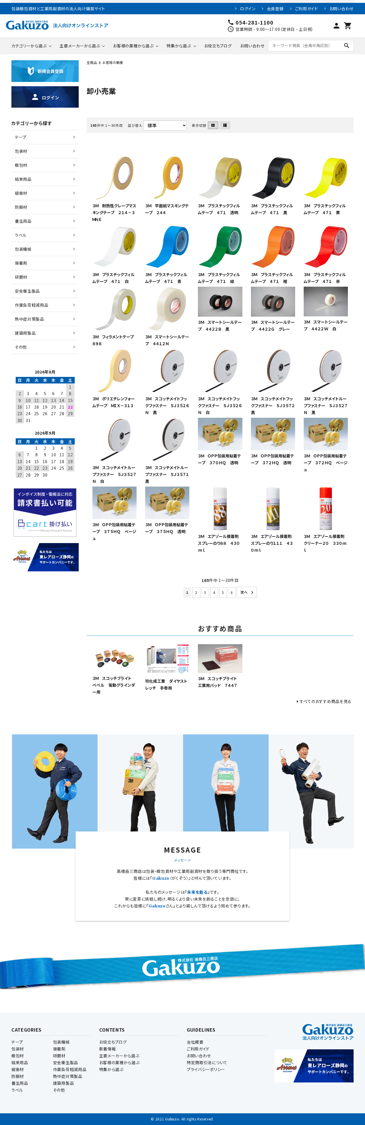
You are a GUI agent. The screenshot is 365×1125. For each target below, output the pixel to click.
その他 (59, 1090)
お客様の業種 (112, 62)
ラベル (17, 1090)
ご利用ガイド (306, 9)
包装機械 (61, 1042)
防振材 (17, 1076)
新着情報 (107, 1049)
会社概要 (195, 1042)
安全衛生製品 (65, 1062)
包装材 (17, 1049)
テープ (17, 1042)
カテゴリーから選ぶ (28, 46)
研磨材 (59, 1055)
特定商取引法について (207, 1062)
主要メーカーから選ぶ (80, 46)
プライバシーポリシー (206, 1069)
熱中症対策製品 (67, 1076)
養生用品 (19, 1083)
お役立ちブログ (218, 46)
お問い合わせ (341, 9)
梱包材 (17, 1055)
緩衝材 (17, 1069)
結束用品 (19, 1062)
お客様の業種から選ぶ (133, 46)
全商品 (92, 62)
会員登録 (275, 9)
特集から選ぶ (179, 46)
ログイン (248, 9)
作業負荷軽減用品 (70, 1069)
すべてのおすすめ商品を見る (326, 701)
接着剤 (59, 1049)
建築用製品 (63, 1083)
